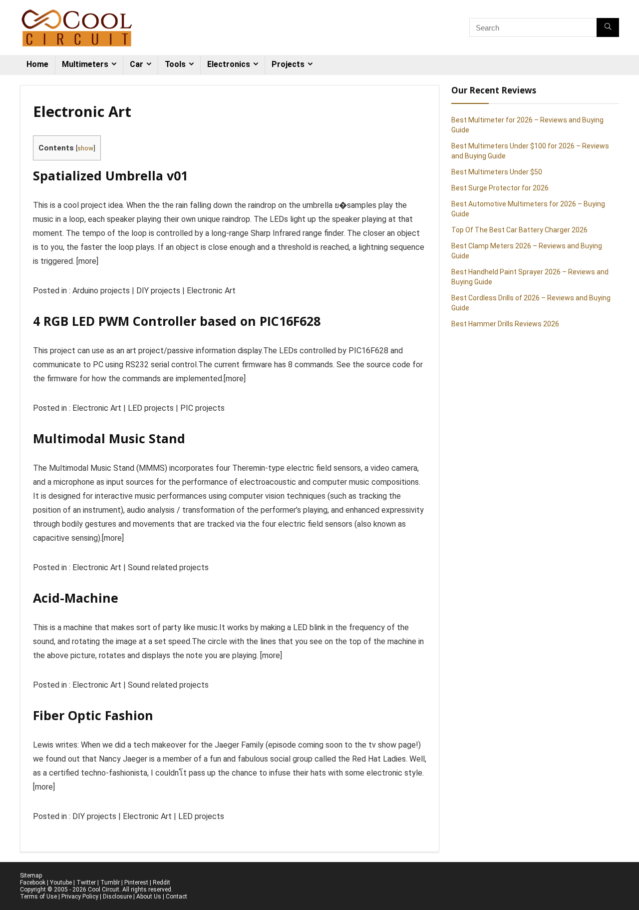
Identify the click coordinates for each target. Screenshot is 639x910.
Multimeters (85, 64)
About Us (148, 896)
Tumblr (110, 882)
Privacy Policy (79, 896)
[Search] (608, 27)
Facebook (32, 882)
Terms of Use (38, 896)
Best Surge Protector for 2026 (500, 188)
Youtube (61, 882)
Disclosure (117, 896)
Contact (176, 896)
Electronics (228, 64)
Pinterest (136, 882)
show (85, 148)
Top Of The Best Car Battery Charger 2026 (519, 230)
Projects (288, 64)
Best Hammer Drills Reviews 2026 (505, 324)
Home (37, 64)
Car (136, 64)
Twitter (86, 882)
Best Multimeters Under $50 (496, 172)
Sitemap (31, 875)
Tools (175, 64)
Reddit (161, 882)
